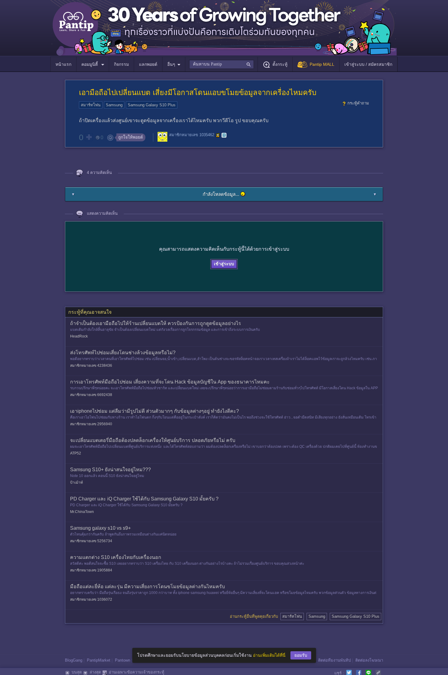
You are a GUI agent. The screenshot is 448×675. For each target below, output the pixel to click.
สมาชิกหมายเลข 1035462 (191, 135)
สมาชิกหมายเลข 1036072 (91, 599)
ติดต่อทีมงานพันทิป (334, 660)
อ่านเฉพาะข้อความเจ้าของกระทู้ (136, 672)
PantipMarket (98, 660)
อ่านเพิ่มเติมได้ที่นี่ (269, 655)
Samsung (114, 105)
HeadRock (79, 336)
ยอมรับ (300, 655)
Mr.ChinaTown (82, 512)
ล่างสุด (95, 672)
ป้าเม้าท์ (76, 482)
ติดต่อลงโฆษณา (369, 660)
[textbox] (221, 64)
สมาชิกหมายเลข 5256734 (91, 541)
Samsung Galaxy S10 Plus (152, 105)
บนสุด (77, 672)
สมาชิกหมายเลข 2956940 (91, 424)
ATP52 (75, 453)
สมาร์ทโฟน (91, 105)
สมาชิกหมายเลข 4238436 (91, 365)
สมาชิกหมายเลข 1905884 (91, 570)
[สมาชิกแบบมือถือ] (217, 135)
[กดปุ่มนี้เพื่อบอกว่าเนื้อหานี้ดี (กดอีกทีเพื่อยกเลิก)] (88, 137)
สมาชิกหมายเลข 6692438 (91, 395)
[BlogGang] (224, 135)
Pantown (122, 660)
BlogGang (73, 660)
